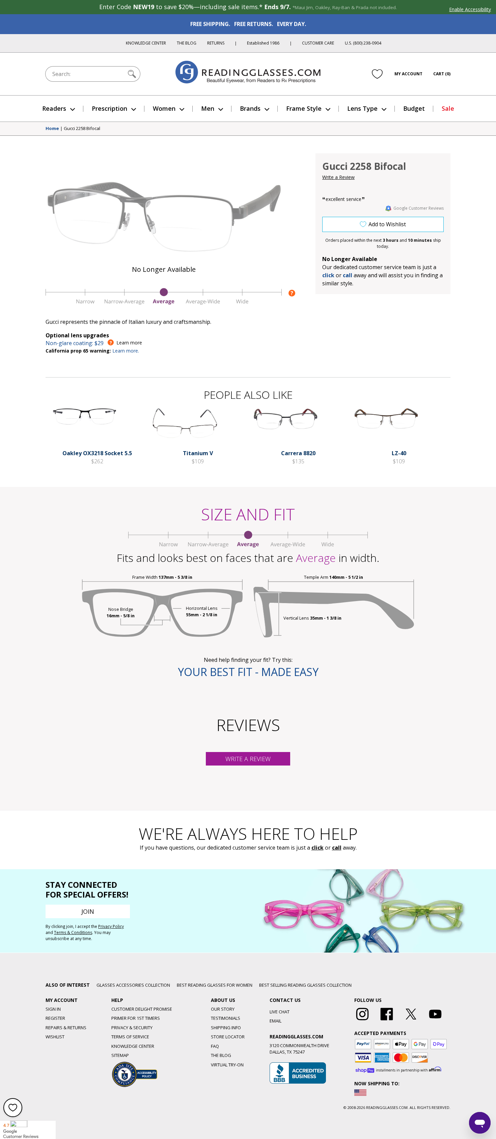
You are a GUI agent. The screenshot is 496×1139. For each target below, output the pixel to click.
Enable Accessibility (470, 9)
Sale (448, 108)
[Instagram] (362, 1020)
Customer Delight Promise (141, 1009)
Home (52, 128)
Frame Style (304, 108)
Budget (414, 108)
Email (275, 1021)
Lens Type (362, 108)
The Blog (186, 43)
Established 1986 (263, 43)
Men (207, 108)
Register (55, 1018)
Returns (215, 43)
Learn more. (125, 350)
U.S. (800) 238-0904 (363, 43)
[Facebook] (387, 1020)
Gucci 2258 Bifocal (82, 128)
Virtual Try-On (227, 1065)
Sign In (53, 1009)
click (317, 847)
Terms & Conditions (73, 932)
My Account (408, 74)
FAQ (215, 1046)
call (347, 275)
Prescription (109, 108)
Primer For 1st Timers (135, 1018)
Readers (54, 108)
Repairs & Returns (66, 1028)
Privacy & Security (132, 1028)
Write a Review (338, 177)
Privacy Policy (111, 926)
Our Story (223, 1009)
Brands (250, 108)
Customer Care (318, 43)
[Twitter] (411, 1020)
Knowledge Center (146, 43)
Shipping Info (226, 1028)
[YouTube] (435, 1020)
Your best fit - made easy (248, 672)
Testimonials (225, 1018)
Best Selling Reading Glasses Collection (305, 985)
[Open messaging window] (480, 1123)
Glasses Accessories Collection (133, 985)
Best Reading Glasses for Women (214, 985)
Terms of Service (130, 1037)
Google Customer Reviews (418, 208)
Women (164, 108)
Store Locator (228, 1037)
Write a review (248, 759)
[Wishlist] (377, 74)
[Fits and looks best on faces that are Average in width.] (164, 303)
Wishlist (55, 1037)
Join (87, 911)
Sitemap (120, 1055)
